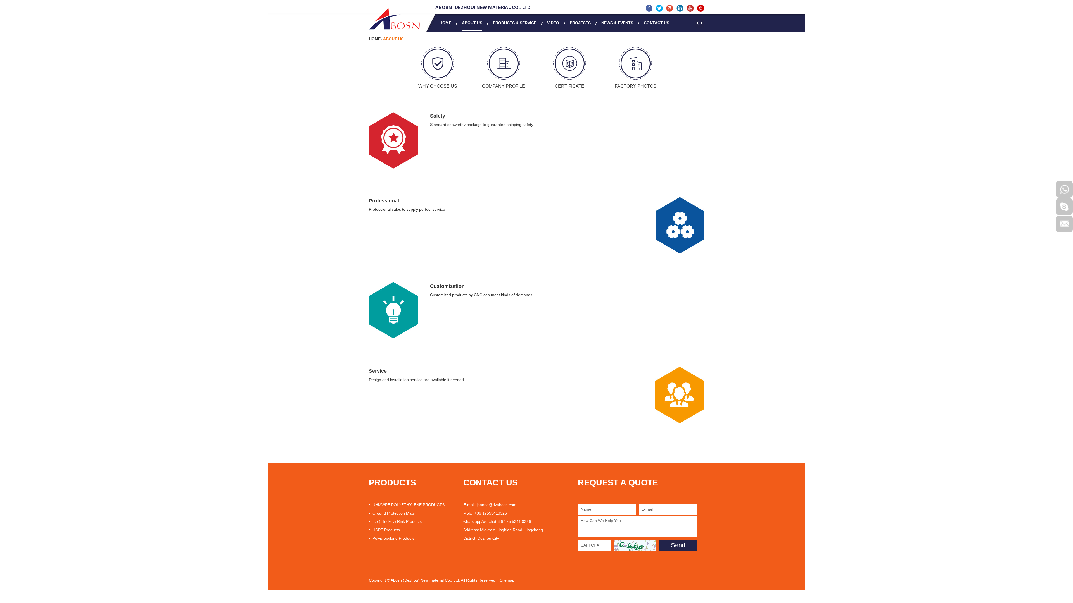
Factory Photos (635, 86)
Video (553, 23)
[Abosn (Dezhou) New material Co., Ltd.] (395, 19)
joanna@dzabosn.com (496, 504)
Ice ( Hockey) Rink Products (397, 521)
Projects (580, 23)
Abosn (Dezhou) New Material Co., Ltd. (483, 8)
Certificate (569, 86)
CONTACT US (490, 482)
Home (445, 23)
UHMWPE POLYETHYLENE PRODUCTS (408, 504)
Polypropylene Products (393, 538)
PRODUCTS (392, 482)
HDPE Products (386, 530)
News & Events (617, 23)
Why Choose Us (437, 86)
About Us (472, 23)
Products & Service (514, 23)
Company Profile (503, 86)
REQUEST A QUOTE (618, 482)
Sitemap (507, 580)
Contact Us (656, 23)
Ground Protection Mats (393, 513)
